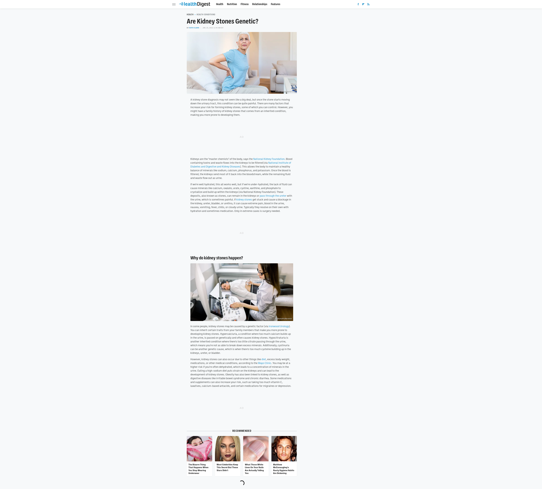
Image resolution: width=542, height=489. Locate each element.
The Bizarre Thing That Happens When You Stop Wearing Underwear (198, 468)
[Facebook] (358, 5)
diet (264, 359)
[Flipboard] (363, 5)
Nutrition (232, 4)
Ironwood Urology (279, 326)
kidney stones (244, 199)
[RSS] (368, 5)
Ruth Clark (194, 28)
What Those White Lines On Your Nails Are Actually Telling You (254, 468)
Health (219, 4)
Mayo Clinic (264, 363)
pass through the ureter (273, 195)
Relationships (259, 4)
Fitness (245, 4)
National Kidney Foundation (269, 158)
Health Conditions (206, 14)
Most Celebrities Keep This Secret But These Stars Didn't (227, 467)
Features (275, 4)
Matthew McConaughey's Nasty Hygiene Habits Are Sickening (283, 468)
